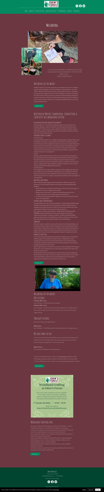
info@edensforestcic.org (48, 476)
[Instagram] (77, 6)
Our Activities (62, 356)
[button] (78, 289)
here (58, 478)
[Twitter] (83, 6)
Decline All (90, 489)
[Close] (102, 490)
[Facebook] (80, 6)
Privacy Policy (56, 489)
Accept (97, 489)
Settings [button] (84, 489)
